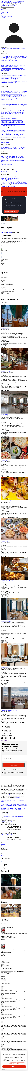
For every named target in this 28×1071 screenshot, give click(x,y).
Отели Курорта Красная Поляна (9, 56)
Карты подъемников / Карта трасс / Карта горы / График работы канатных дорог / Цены (13, 67)
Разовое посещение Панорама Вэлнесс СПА (12, 123)
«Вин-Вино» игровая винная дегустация (11, 156)
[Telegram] (14, 738)
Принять (14, 1066)
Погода (10, 68)
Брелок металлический (14, 147)
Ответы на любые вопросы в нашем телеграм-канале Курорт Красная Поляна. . (12, 2)
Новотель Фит (8, 99)
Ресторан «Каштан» (6, 371)
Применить (3, 1069)
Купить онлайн (4, 12)
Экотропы (6, 68)
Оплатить (3, 980)
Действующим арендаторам (8, 176)
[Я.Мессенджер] (2, 738)
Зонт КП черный (18, 148)
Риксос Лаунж (4, 414)
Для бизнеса (4, 17)
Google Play (9, 821)
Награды (15, 81)
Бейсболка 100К (5, 147)
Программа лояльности (6, 16)
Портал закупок (23, 183)
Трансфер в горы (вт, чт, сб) (17, 105)
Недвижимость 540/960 (19, 808)
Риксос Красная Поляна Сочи (8, 91)
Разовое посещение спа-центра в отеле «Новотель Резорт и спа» (12, 122)
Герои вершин (14, 110)
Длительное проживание (10, 60)
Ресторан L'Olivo (5, 541)
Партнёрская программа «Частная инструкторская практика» (13, 183)
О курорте (3, 75)
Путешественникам (6, 14)
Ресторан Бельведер (6, 621)
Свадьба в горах (17, 171)
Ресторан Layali (5, 328)
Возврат (22, 816)
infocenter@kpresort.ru (6, 816)
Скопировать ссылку (6, 740)
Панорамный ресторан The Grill (9, 710)
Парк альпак (20, 113)
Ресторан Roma (4, 460)
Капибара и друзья (12, 113)
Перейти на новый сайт (10, 211)
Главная (3, 232)
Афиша (2, 13)
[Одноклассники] (10, 738)
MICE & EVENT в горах (7, 171)
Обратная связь (4, 5)
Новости (20, 81)
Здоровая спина (5, 142)
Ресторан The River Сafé (7, 580)
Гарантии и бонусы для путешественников (11, 809)
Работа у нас (8, 82)
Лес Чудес (20, 110)
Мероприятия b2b (17, 75)
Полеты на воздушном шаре (11, 112)
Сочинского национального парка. (10, 798)
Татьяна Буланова (7, 158)
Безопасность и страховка (15, 69)
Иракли (14, 158)
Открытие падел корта (10, 160)
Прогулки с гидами (5, 110)
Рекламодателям (10, 181)
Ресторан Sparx (4, 667)
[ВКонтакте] (6, 738)
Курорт (2, 9)
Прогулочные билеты (6, 104)
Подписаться (13, 765)
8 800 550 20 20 (12, 5)
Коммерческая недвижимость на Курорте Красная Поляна (11, 178)
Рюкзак (12, 148)
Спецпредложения (17, 57)
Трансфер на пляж (10, 59)
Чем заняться (4, 10)
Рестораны (9, 232)
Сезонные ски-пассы (17, 104)
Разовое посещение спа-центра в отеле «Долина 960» (13, 124)
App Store (3, 821)
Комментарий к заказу (19, 971)
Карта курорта (9, 75)
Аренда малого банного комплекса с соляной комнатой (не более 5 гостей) (13, 136)
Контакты (13, 82)
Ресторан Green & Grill (6, 500)
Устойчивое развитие (9, 79)
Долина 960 (12, 96)
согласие (9, 769)
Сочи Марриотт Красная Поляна (12, 95)
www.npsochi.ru (7, 794)
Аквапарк (5, 113)
